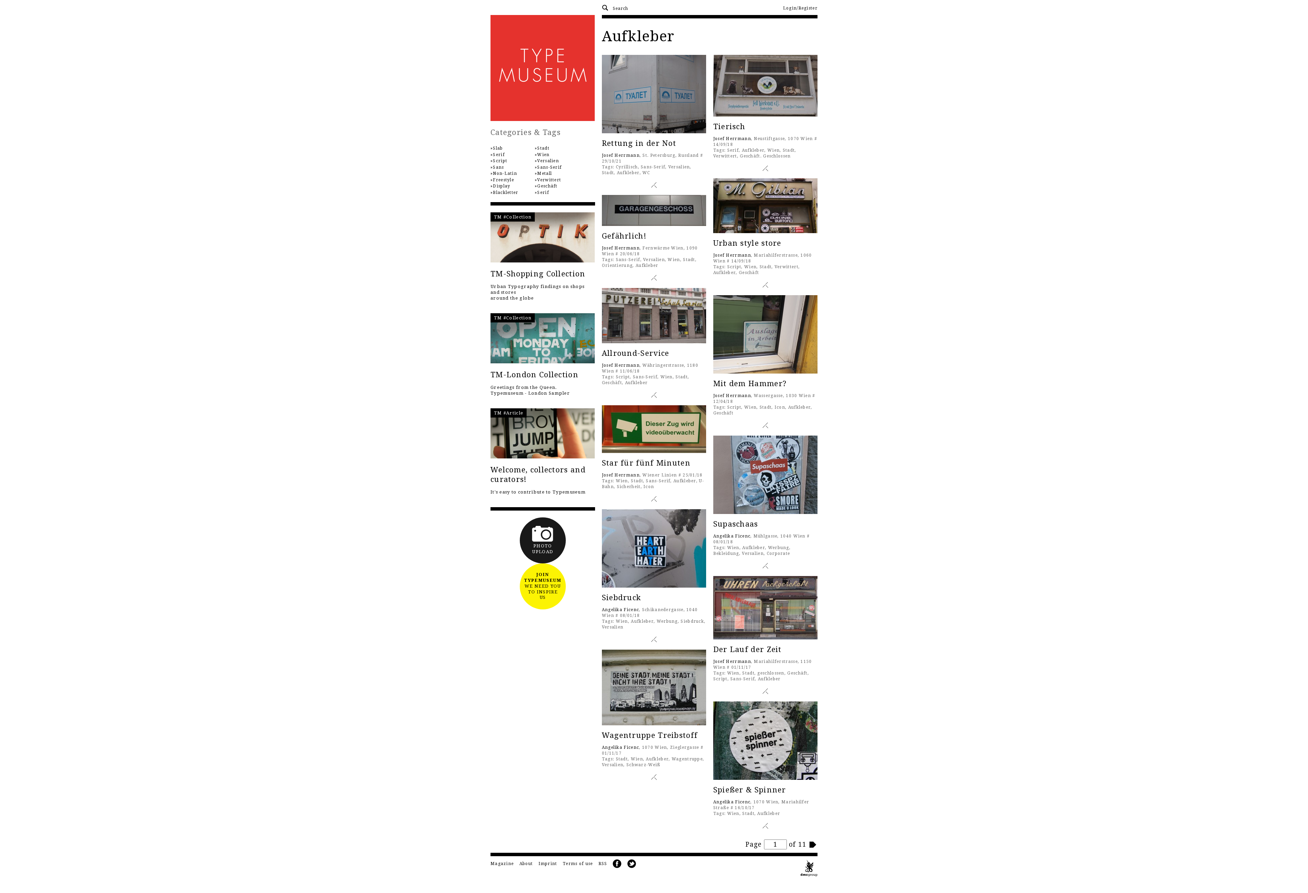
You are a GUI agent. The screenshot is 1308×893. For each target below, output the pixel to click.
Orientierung (617, 265)
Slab (498, 148)
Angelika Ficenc (732, 536)
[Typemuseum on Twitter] (631, 864)
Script (734, 266)
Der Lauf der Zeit (747, 649)
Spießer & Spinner (749, 790)
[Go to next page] (813, 844)
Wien (773, 150)
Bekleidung (726, 553)
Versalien (679, 167)
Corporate (778, 553)
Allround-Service (635, 353)
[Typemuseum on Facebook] (617, 864)
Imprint (548, 863)
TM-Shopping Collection (538, 274)
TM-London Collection (534, 374)
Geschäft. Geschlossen (765, 156)
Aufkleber (628, 172)
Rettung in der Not (639, 143)
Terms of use (578, 863)
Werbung (778, 547)
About (526, 863)
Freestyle (503, 180)
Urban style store (747, 243)
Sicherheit (629, 486)
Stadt (608, 172)
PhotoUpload (542, 548)
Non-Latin (505, 173)
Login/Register (800, 8)
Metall (544, 173)
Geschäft (749, 272)
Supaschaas (735, 524)
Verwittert (725, 156)
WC (646, 172)
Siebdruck (621, 597)
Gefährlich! (624, 236)
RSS (602, 863)
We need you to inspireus (542, 586)
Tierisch (729, 126)
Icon (780, 407)
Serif (733, 150)
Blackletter (505, 192)
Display (501, 186)
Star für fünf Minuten (646, 463)
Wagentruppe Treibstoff (650, 735)
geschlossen (770, 673)
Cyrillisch (627, 167)
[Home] (542, 68)
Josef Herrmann (621, 155)
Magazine (502, 863)
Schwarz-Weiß (643, 764)
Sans (498, 167)
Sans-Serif (653, 167)
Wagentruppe (687, 759)
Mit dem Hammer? (750, 383)
